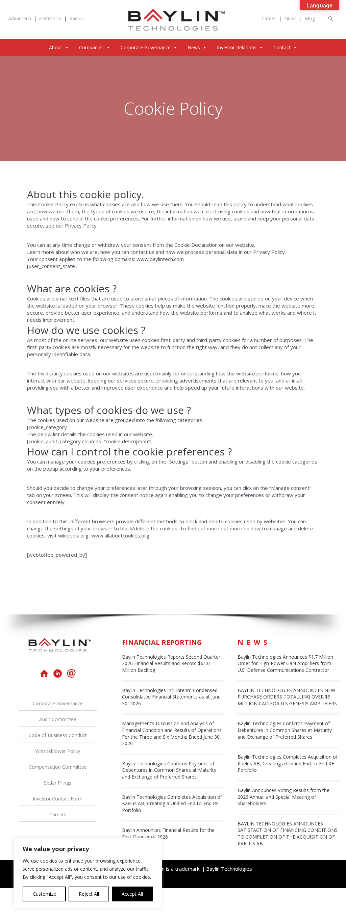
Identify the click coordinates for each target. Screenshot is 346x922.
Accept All (132, 894)
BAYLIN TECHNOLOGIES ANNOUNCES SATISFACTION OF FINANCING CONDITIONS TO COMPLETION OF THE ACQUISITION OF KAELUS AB (288, 833)
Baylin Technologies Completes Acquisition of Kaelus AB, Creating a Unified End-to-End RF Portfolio (172, 803)
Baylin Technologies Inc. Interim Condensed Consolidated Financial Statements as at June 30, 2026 (171, 697)
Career (269, 18)
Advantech (19, 18)
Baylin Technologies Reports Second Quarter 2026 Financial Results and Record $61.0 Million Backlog (171, 663)
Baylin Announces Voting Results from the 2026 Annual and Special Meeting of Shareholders (283, 797)
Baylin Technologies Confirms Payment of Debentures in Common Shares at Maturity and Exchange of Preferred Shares (169, 770)
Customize (44, 894)
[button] (330, 18)
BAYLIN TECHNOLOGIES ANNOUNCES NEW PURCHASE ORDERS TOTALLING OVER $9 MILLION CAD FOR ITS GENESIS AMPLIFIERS (287, 697)
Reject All (89, 894)
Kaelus (76, 18)
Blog (310, 18)
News (290, 18)
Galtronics (50, 18)
